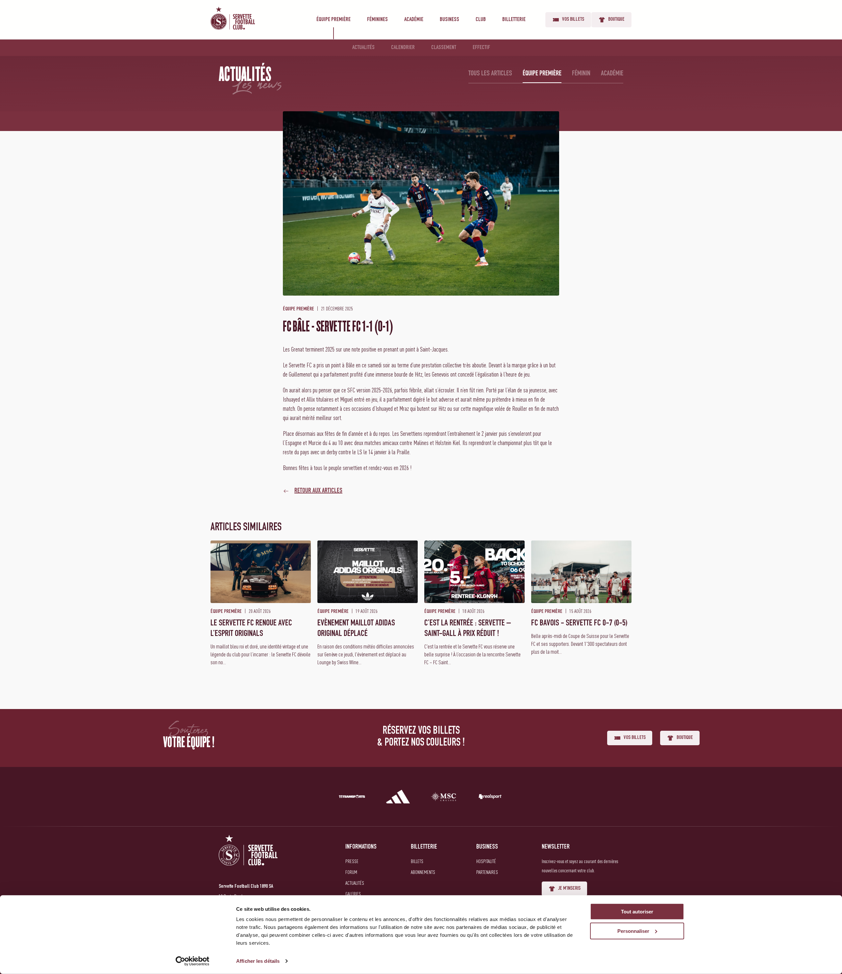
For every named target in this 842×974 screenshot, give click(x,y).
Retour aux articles (318, 491)
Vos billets (573, 19)
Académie (413, 20)
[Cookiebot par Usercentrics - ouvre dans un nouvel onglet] (192, 961)
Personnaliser (633, 931)
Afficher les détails (258, 961)
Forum (351, 872)
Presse (352, 861)
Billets (417, 861)
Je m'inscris (569, 888)
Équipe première (333, 20)
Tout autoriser (637, 911)
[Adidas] (398, 797)
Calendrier (403, 48)
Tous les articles (490, 73)
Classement (443, 48)
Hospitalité (486, 861)
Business (449, 20)
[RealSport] (490, 797)
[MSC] (444, 797)
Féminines (377, 20)
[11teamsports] (352, 797)
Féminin (581, 73)
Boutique (616, 19)
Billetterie (514, 20)
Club (481, 20)
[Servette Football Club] (248, 858)
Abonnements (423, 872)
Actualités (363, 48)
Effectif (481, 48)
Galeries (353, 894)
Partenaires (487, 872)
